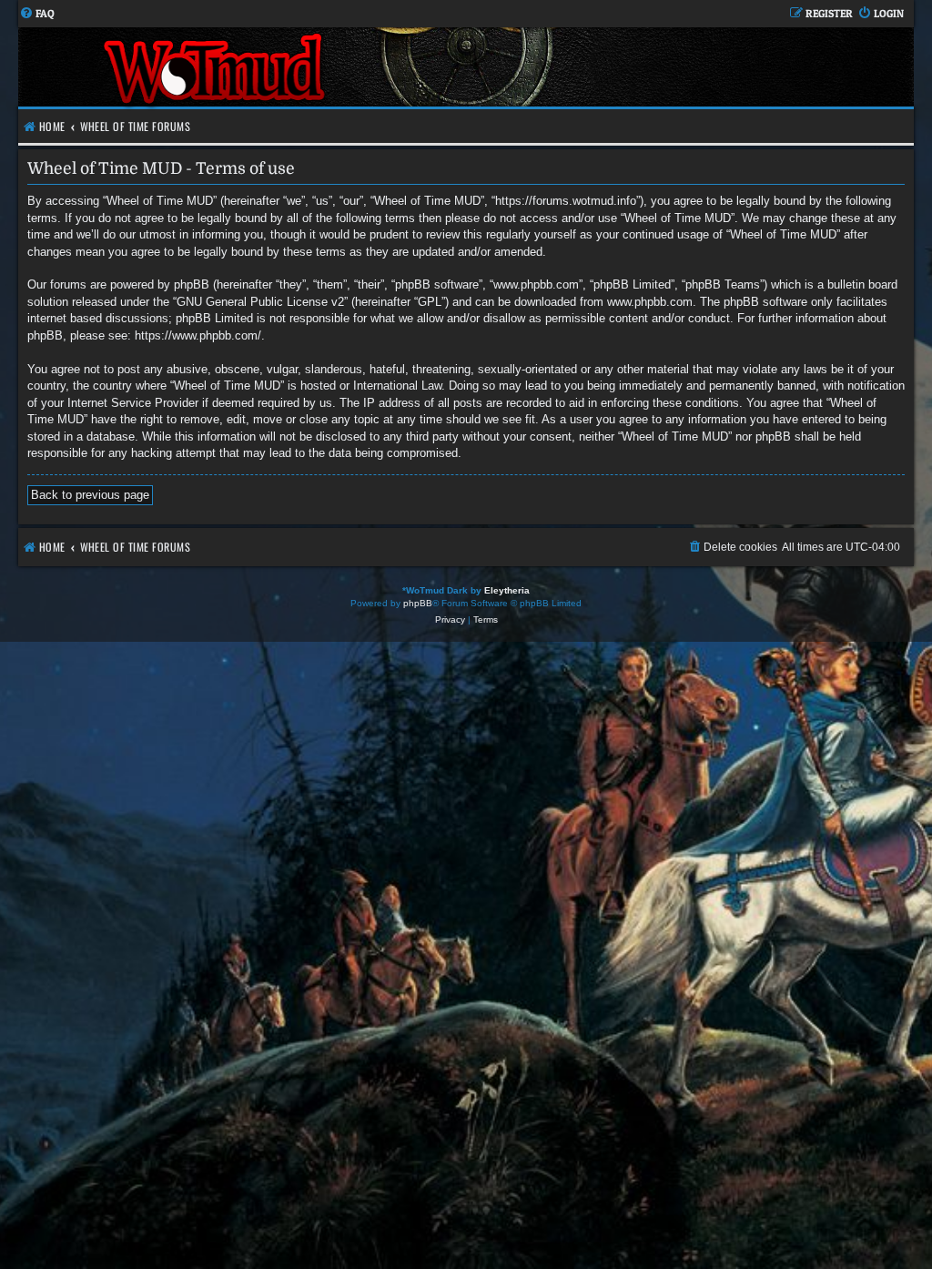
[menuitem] (37, 14)
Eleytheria (507, 590)
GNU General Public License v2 (260, 302)
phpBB (417, 603)
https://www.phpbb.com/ (198, 335)
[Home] (216, 66)
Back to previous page (90, 495)
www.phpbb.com (650, 302)
